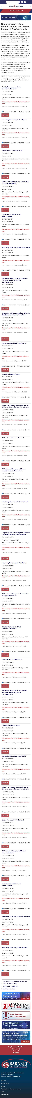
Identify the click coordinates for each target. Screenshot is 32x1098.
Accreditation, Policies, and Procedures (11, 1089)
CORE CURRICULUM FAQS (10, 983)
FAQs (2, 1091)
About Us (3, 1080)
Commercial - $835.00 (9, 366)
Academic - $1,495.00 (24, 111)
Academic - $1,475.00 (24, 173)
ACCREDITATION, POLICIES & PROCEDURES (15, 981)
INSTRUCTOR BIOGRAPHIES (10, 986)
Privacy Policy (5, 1094)
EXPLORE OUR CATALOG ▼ (16, 10)
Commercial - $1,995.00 (9, 142)
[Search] (22, 2)
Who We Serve (5, 1083)
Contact (3, 1086)
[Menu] (1, 6)
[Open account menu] (30, 6)
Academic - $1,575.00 (24, 142)
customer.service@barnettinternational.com (12, 1073)
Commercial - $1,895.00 (9, 111)
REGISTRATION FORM (9, 989)
